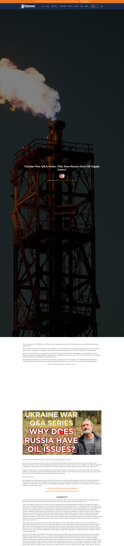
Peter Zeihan (64, 180)
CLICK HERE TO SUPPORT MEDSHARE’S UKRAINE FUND (62, 488)
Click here (73, 364)
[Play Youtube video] (62, 433)
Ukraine (75, 180)
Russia (71, 180)
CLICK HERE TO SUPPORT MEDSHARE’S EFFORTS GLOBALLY (62, 491)
